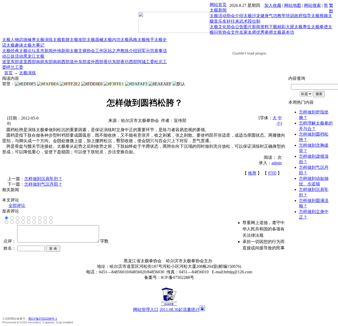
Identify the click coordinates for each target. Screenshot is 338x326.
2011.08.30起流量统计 (179, 309)
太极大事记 (33, 45)
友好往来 (230, 21)
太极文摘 (78, 50)
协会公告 (235, 26)
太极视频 (319, 15)
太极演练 (44, 39)
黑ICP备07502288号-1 (42, 318)
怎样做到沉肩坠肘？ (43, 178)
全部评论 (16, 205)
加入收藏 (272, 5)
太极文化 (218, 26)
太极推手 (145, 39)
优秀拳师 (264, 32)
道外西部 (95, 62)
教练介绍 (128, 50)
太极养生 (302, 26)
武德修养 (27, 39)
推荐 (252, 173)
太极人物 (10, 39)
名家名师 (247, 32)
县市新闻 (44, 50)
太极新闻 (218, 10)
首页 (8, 73)
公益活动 (14, 56)
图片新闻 (251, 26)
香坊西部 (128, 62)
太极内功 (112, 39)
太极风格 (128, 39)
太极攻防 (78, 39)
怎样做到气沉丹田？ (43, 184)
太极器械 (95, 39)
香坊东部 (112, 62)
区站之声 (112, 50)
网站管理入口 (145, 309)
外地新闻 (61, 50)
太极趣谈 (14, 45)
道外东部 (78, 62)
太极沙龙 (251, 15)
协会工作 (95, 50)
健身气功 (268, 15)
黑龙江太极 (33, 56)
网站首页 (218, 4)
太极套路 (61, 39)
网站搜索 (312, 5)
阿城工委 (145, 62)
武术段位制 (249, 21)
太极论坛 (27, 50)
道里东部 (10, 62)
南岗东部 (44, 62)
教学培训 (285, 15)
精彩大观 (285, 26)
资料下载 (268, 26)
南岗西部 (61, 62)
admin (276, 163)
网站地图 (292, 5)
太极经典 (10, 50)
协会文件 (230, 32)
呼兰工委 (14, 67)
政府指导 (302, 15)
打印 (272, 173)
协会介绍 (235, 15)
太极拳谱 (319, 26)
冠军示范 (145, 50)
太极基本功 (283, 32)
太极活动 (218, 15)
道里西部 (27, 62)
